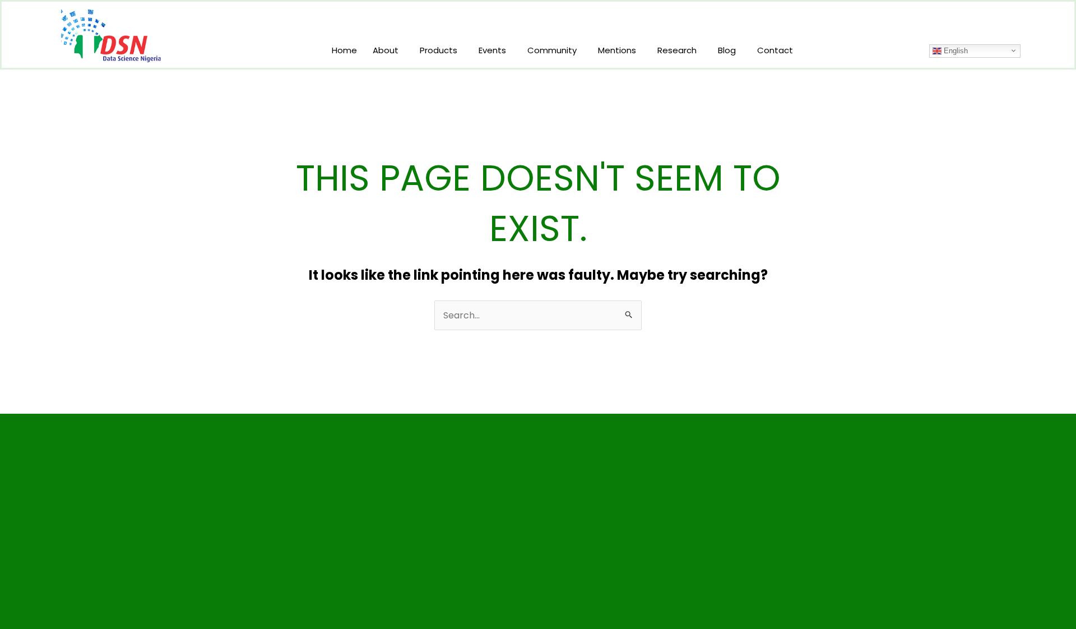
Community (552, 50)
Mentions (617, 50)
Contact (775, 50)
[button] (388, 50)
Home (344, 50)
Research (677, 50)
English (955, 51)
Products (438, 50)
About (385, 50)
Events (492, 50)
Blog (727, 50)
